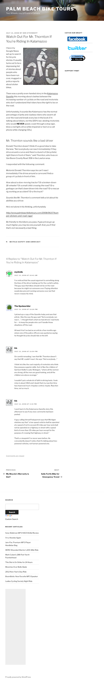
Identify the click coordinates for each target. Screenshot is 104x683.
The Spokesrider (22, 306)
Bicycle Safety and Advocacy (25, 242)
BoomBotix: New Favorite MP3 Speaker (21, 576)
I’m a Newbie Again (13, 538)
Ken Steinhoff (30, 33)
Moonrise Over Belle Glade (16, 567)
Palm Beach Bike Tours (40, 9)
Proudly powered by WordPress (18, 677)
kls (15, 348)
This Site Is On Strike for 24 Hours (18, 562)
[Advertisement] (15, 627)
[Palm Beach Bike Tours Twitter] (77, 50)
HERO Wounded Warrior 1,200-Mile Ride (21, 550)
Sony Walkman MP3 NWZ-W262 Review (22, 533)
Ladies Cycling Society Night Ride (18, 581)
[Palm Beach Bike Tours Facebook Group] (77, 40)
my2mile (18, 272)
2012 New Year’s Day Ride (16, 572)
